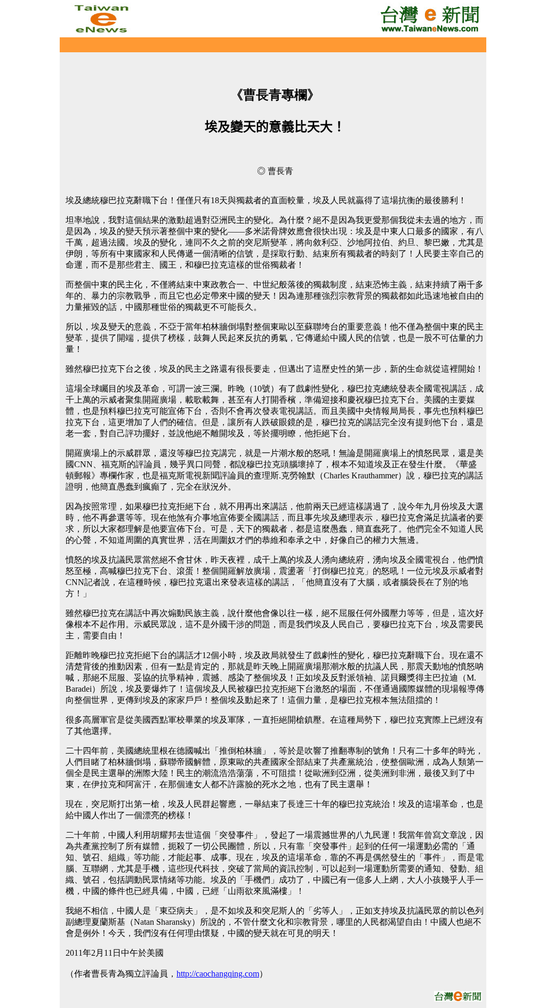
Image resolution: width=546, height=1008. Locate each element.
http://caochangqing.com (217, 973)
